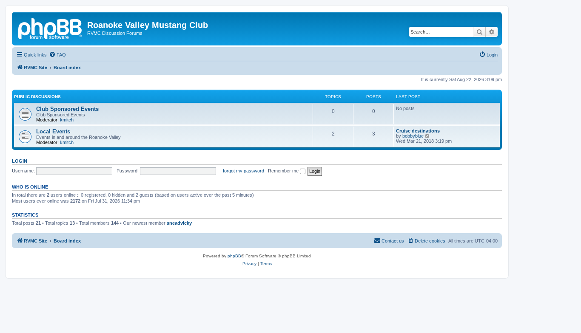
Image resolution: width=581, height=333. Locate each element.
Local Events (53, 131)
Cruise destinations (418, 130)
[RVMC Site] (50, 27)
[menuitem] (57, 55)
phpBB (234, 256)
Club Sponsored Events (67, 109)
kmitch (67, 119)
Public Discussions (37, 96)
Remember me (284, 170)
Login (19, 161)
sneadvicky (179, 223)
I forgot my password (242, 170)
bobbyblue (413, 135)
